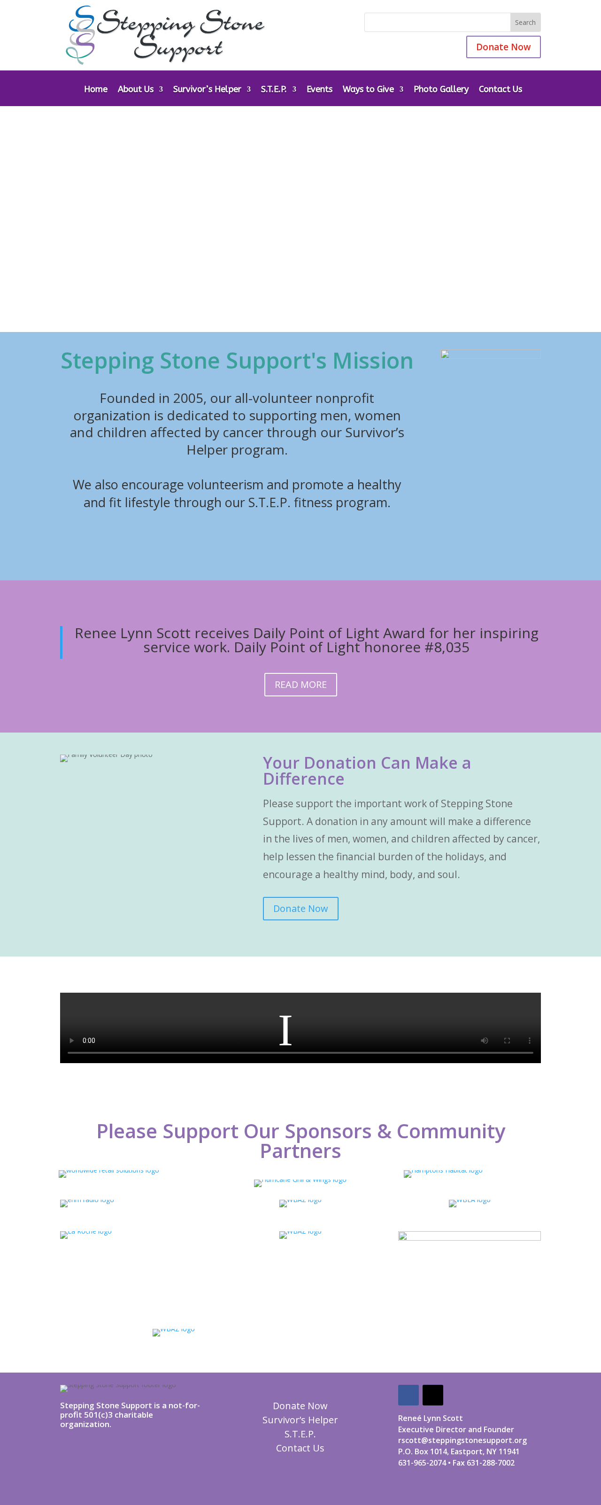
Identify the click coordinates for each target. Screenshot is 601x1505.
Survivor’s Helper (207, 90)
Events (319, 90)
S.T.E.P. (274, 90)
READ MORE (301, 684)
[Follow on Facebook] (408, 1395)
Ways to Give (368, 90)
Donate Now (503, 47)
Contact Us (500, 90)
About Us (136, 90)
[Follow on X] (433, 1395)
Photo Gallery (441, 90)
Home (96, 90)
